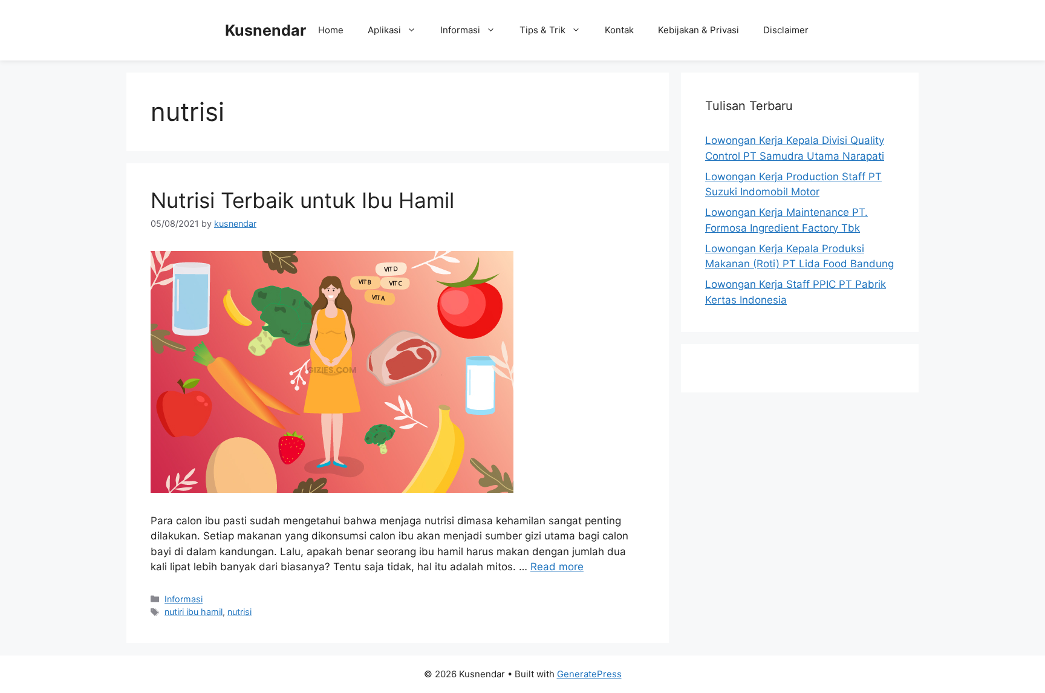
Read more (557, 567)
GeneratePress (589, 674)
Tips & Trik (542, 30)
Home (330, 30)
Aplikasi (384, 30)
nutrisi (239, 612)
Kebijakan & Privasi (698, 30)
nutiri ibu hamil (193, 612)
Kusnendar (265, 30)
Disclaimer (786, 30)
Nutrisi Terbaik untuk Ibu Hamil (302, 200)
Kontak (619, 30)
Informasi (460, 30)
